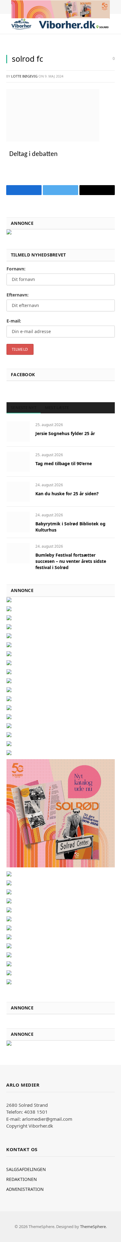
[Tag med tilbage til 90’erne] (18, 462)
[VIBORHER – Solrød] (60, 24)
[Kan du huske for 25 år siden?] (18, 492)
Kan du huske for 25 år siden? (67, 493)
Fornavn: (16, 269)
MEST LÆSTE (57, 407)
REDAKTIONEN (21, 1179)
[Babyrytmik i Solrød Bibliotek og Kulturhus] (18, 522)
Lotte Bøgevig (24, 76)
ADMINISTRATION (25, 1189)
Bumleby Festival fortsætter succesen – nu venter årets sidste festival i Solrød (70, 561)
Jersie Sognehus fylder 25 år (65, 433)
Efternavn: (18, 295)
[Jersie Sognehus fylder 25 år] (18, 431)
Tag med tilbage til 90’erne (63, 463)
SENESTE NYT (23, 407)
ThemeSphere (93, 1226)
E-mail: (14, 321)
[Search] (114, 24)
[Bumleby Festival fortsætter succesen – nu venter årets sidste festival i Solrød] (18, 553)
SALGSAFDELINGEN (26, 1169)
